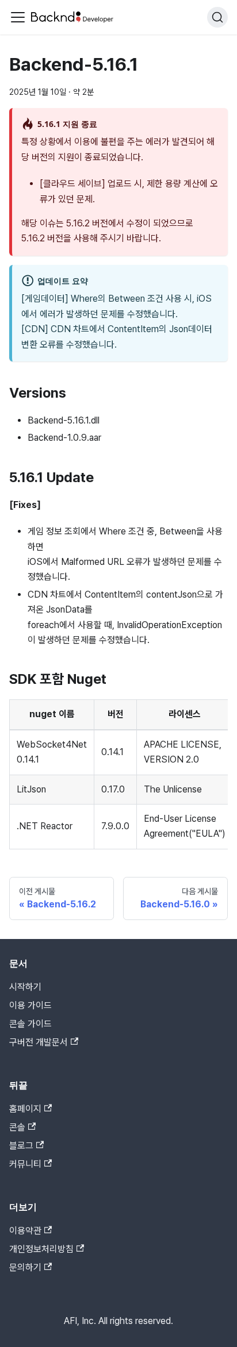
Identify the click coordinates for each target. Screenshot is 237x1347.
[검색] (217, 17)
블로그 (21, 1145)
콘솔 (17, 1127)
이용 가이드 (30, 1005)
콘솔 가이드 (30, 1023)
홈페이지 (25, 1108)
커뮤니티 (25, 1164)
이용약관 (25, 1230)
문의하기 (25, 1267)
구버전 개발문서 (38, 1042)
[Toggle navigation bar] (17, 17)
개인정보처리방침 (41, 1249)
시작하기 (25, 987)
